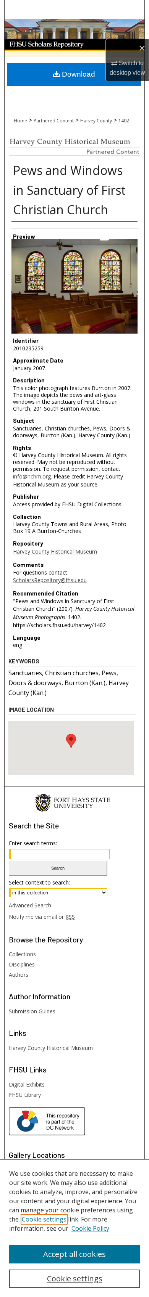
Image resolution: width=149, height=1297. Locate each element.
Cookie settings (44, 1219)
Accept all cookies (74, 1254)
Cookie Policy (90, 1228)
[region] (74, 1228)
